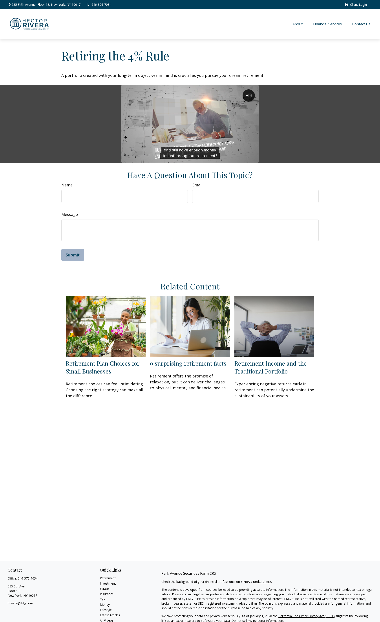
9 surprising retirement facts (188, 363)
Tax (102, 599)
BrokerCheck (262, 582)
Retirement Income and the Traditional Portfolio (270, 367)
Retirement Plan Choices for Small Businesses (102, 367)
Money (105, 604)
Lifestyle (106, 610)
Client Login (358, 4)
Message (69, 214)
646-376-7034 (101, 4)
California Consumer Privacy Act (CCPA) (306, 616)
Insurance (107, 594)
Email (197, 185)
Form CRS (208, 573)
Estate (104, 589)
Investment (108, 583)
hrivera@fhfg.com (20, 603)
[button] (297, 24)
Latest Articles (110, 615)
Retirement (108, 578)
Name (67, 185)
